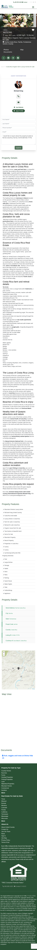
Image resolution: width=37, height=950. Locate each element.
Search (3, 66)
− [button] (3, 655)
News (3, 833)
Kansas (3, 803)
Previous (1, 13)
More (3, 793)
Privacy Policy (5, 840)
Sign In (3, 836)
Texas (3, 799)
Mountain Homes (6, 786)
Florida (3, 810)
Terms (33, 688)
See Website (19, 107)
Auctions (4, 790)
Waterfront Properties (7, 783)
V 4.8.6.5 (23, 886)
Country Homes (6, 770)
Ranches (4, 773)
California (4, 812)
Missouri (4, 801)
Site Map (4, 838)
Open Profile (19, 111)
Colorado (4, 807)
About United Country (8, 827)
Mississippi (4, 816)
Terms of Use (5, 842)
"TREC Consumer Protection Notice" (12, 882)
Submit (18, 148)
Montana (4, 805)
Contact (25, 2)
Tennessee (4, 814)
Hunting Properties (7, 777)
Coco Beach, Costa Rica (20, 640)
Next (34, 13)
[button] (18, 96)
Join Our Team (5, 831)
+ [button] (3, 652)
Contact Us (4, 829)
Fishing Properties (7, 779)
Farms (3, 775)
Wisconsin (4, 818)
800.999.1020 (8, 886)
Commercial (5, 788)
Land (2, 781)
